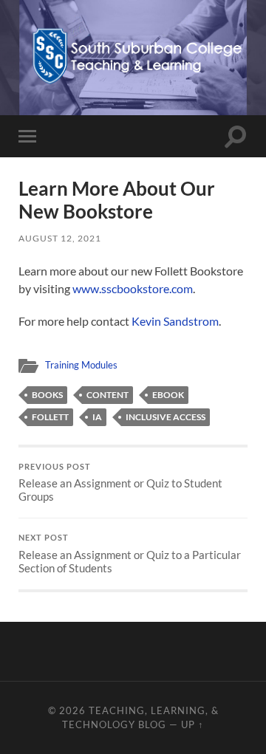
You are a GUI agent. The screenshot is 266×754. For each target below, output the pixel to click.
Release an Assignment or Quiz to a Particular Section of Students (129, 554)
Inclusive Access (165, 416)
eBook (168, 394)
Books (47, 394)
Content (107, 394)
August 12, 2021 (59, 238)
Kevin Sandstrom (175, 321)
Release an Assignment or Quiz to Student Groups (120, 483)
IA (97, 416)
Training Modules (81, 365)
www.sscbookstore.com (132, 288)
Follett (50, 416)
